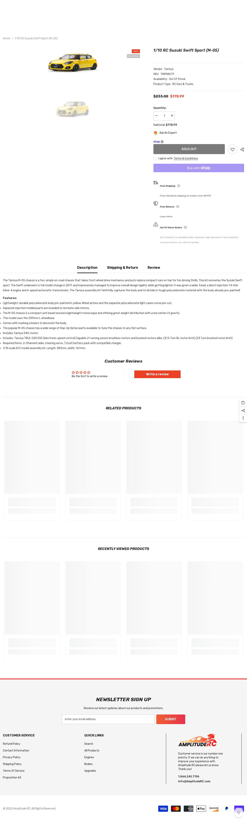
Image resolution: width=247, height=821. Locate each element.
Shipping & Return (122, 267)
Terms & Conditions (186, 158)
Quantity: (159, 108)
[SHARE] (240, 149)
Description (87, 267)
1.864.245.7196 (188, 776)
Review (154, 267)
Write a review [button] (157, 374)
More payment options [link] (198, 174)
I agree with (165, 158)
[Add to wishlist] (232, 149)
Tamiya (168, 69)
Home (6, 38)
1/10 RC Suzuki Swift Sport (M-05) (186, 50)
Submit (171, 719)
